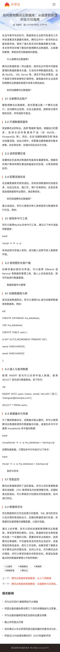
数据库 (39, 566)
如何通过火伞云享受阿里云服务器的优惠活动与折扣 (31, 629)
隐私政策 (14, 648)
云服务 (9, 566)
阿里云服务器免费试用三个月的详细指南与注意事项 (31, 608)
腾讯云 (25, 570)
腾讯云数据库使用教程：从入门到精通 (31, 578)
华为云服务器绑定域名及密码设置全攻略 (25, 615)
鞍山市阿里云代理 (14, 622)
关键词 (19, 24)
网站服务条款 (24, 648)
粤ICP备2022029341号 (39, 648)
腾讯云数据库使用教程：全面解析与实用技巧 (35, 583)
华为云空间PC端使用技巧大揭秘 (21, 601)
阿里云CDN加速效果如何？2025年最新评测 (28, 635)
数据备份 (24, 566)
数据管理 (10, 570)
